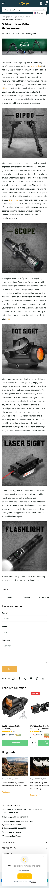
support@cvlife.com (13, 836)
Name (5, 612)
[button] (36, 740)
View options (15, 742)
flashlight (26, 597)
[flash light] (24, 546)
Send (10, 669)
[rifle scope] (24, 248)
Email (5, 626)
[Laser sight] (24, 460)
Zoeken (44, 9)
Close (24, 842)
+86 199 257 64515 (13, 832)
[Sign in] (41, 3)
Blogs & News (25, 16)
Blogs (15, 16)
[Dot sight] (24, 348)
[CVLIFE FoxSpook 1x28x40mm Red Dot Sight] (15, 707)
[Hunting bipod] (24, 132)
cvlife (10, 597)
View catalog (3, 3)
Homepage (6, 16)
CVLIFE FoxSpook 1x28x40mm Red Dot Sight (13, 727)
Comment (7, 640)
